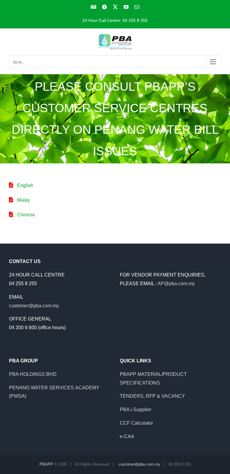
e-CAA (127, 436)
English (25, 185)
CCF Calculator (136, 423)
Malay (23, 200)
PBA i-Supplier (135, 409)
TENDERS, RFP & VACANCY (152, 396)
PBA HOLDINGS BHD (33, 374)
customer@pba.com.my (34, 305)
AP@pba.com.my (176, 283)
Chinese (26, 214)
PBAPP (46, 464)
